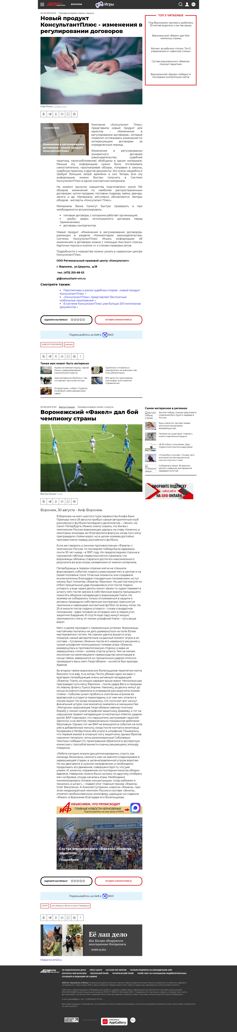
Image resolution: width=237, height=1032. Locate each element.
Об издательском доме (74, 970)
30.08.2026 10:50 (48, 407)
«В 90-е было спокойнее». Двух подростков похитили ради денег (176, 445)
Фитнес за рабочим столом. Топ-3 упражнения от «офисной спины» (171, 50)
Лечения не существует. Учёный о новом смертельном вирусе (176, 435)
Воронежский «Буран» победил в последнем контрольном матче (171, 75)
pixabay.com (60, 106)
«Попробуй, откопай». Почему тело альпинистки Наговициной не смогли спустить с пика (176, 457)
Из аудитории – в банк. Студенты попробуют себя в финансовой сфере (70, 391)
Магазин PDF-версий (116, 970)
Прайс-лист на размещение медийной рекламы (162, 973)
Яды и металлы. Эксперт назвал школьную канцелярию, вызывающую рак (175, 425)
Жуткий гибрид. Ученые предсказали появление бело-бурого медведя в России (177, 415)
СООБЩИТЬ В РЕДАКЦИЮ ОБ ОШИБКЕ (79, 977)
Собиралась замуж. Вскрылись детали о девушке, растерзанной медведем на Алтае (175, 468)
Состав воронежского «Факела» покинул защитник (171, 63)
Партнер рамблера (89, 1020)
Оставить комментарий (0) (118, 320)
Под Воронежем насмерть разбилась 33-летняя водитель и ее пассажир (170, 24)
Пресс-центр (96, 970)
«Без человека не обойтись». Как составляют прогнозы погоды (70, 379)
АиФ (60, 494)
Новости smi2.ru (51, 959)
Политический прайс (123, 973)
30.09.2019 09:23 (48, 13)
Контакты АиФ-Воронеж (74, 973)
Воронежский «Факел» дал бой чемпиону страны (170, 37)
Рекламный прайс (99, 973)
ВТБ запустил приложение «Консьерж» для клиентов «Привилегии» (118, 380)
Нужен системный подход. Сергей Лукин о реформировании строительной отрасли (71, 370)
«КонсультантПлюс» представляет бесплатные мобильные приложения (93, 299)
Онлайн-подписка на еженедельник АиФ (151, 970)
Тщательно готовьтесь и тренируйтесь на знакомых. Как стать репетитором (121, 370)
